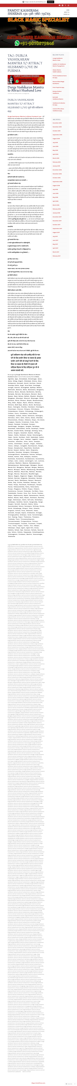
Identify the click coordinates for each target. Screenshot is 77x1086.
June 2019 (55, 146)
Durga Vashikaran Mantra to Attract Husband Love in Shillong (23, 981)
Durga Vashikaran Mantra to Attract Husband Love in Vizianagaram (24, 1065)
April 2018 (55, 201)
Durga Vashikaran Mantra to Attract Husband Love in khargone (28, 799)
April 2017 (55, 248)
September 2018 (57, 181)
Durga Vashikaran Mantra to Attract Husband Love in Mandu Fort (23, 843)
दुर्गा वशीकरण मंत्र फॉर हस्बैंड (26, 544)
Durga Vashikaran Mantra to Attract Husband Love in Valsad (27, 1051)
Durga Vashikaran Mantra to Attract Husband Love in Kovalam (23, 815)
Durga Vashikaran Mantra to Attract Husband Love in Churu (26, 669)
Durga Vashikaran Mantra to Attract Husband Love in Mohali (28, 853)
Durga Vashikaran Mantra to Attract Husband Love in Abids (29, 548)
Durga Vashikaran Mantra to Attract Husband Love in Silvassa (29, 989)
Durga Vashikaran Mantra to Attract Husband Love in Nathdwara (27, 888)
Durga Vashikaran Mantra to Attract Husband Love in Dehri (27, 682)
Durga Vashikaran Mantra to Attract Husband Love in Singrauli (23, 991)
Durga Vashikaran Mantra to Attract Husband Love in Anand (22, 571)
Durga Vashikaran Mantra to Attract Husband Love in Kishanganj (23, 801)
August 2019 (56, 138)
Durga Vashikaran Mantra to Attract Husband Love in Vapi (22, 1053)
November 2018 (57, 174)
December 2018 (57, 170)
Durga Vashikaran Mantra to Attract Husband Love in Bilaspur (28, 638)
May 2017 (55, 244)
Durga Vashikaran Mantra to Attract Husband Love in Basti (22, 607)
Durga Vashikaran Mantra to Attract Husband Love (26, 89)
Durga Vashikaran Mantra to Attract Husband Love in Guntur (22, 729)
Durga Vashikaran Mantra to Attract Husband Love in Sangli (22, 967)
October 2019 (56, 131)
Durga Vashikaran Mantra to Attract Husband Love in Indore (22, 753)
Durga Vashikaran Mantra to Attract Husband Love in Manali (27, 841)
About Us (66, 12)
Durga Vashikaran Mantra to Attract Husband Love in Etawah (22, 704)
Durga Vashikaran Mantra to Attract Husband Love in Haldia (27, 737)
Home (67, 10)
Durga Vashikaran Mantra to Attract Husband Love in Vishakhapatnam (25, 1063)
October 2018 (56, 177)
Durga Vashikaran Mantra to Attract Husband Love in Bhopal (22, 628)
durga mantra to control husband (16, 546)
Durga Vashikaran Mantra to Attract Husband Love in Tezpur (26, 1014)
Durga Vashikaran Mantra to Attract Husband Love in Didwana (27, 692)
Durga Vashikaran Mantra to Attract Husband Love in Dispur (22, 694)
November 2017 (57, 220)
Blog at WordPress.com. (38, 1083)
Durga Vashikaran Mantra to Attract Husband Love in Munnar (27, 867)
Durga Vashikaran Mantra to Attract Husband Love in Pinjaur (29, 919)
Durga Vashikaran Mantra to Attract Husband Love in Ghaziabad (28, 716)
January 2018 (56, 213)
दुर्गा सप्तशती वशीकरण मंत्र (37, 544)
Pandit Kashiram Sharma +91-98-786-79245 (29, 12)
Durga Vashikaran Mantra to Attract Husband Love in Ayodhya (29, 583)
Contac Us (66, 14)
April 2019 (55, 154)
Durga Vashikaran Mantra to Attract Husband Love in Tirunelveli (28, 1031)
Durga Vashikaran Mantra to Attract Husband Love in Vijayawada (28, 1061)
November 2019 (57, 127)
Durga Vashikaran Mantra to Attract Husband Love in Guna (30, 727)
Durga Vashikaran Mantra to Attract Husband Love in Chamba (29, 650)
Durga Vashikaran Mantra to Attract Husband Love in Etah (28, 702)
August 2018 (56, 185)
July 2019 (55, 142)
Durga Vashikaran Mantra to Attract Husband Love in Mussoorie (23, 868)
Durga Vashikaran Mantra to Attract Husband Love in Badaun (22, 585)
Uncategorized (25, 93)
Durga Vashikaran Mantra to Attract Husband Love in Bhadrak (28, 615)
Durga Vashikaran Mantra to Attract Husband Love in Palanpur (28, 898)
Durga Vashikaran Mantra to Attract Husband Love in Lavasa (26, 825)
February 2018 (57, 209)
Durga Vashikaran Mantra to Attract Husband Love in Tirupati (22, 1033)
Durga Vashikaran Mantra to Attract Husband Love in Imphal (28, 751)
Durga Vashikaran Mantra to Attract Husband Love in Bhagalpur (23, 617)
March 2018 (56, 205)
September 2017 (57, 228)
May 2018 (55, 197)
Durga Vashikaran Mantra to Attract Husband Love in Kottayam (27, 813)
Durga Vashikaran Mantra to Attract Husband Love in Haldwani (23, 739)
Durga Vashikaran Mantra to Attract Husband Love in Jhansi (22, 776)
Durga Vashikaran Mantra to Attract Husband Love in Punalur (29, 930)
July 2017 (55, 236)
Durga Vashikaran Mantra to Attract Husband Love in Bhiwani (29, 627)
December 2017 (57, 217)
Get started (50, 1)
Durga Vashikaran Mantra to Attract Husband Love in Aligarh (26, 560)
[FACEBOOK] (59, 5)
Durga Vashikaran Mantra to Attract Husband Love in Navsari (22, 890)
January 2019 (56, 166)
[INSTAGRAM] (68, 5)
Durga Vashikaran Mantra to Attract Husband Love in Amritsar (26, 570)
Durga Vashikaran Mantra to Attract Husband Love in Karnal (22, 789)
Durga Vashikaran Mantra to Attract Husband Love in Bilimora (23, 640)
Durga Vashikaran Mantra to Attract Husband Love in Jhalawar (26, 774)
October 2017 (56, 224)
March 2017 (56, 252)
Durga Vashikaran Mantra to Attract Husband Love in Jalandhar (28, 763)
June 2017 (55, 240)
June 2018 (55, 193)
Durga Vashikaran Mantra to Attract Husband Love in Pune (22, 932)
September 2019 (57, 134)
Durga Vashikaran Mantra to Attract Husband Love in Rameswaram (27, 942)
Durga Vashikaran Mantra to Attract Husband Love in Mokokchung (24, 855)
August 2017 (56, 232)
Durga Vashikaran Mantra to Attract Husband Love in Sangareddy (27, 966)
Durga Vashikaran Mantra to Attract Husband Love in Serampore (27, 979)
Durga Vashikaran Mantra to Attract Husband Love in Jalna (22, 764)
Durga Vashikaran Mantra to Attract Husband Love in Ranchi (22, 944)
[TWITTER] (65, 5)
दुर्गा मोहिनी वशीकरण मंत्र (15, 544)
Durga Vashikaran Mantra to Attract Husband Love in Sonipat (29, 999)
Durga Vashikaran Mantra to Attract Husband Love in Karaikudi (29, 788)
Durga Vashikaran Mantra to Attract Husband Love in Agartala (23, 549)
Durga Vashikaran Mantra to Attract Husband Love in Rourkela (29, 952)
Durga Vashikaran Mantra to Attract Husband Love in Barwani (29, 605)
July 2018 (55, 189)
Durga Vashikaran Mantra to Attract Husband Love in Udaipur (26, 1041)
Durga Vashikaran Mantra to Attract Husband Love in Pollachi (23, 920)
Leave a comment (26, 1071)
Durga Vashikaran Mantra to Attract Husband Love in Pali (21, 900)
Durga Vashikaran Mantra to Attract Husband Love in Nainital (26, 880)
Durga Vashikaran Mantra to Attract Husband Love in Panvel (26, 909)
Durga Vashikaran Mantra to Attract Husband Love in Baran (26, 595)
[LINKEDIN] (62, 5)
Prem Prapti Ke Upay (58, 87)
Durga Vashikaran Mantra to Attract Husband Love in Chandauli (23, 652)
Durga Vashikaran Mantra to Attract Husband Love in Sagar (22, 954)
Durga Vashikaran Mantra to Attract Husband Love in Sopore (22, 1001)
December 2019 (57, 123)
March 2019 (56, 158)
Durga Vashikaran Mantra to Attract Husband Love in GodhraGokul (24, 717)
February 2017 (56, 256)
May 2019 (55, 150)
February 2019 (57, 162)
